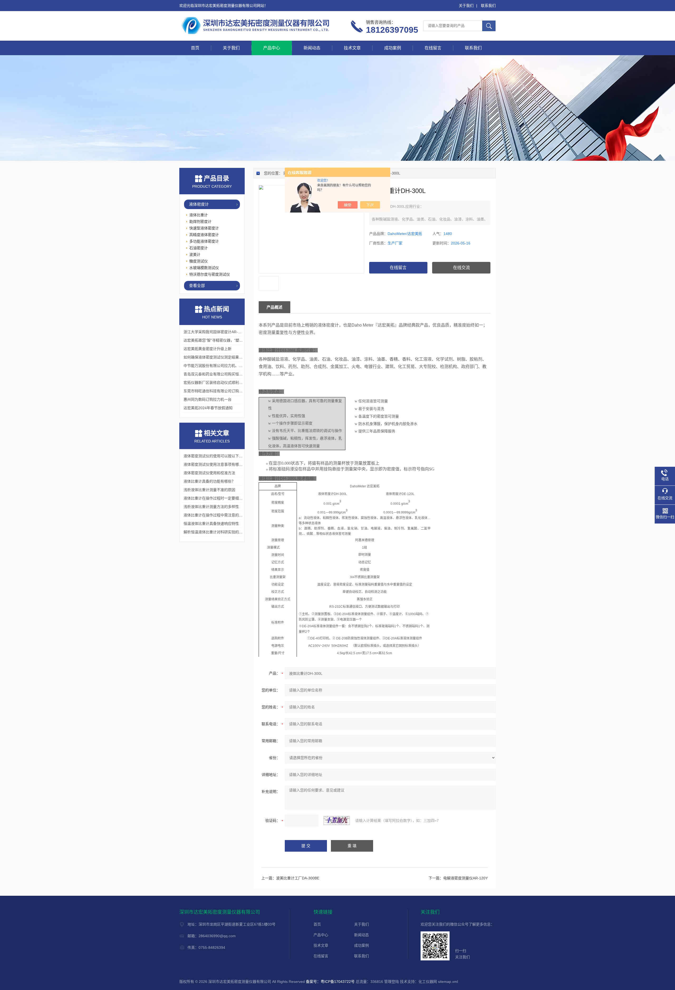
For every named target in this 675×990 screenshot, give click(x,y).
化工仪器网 (427, 981)
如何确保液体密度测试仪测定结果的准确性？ (220, 357)
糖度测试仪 (198, 261)
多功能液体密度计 (204, 241)
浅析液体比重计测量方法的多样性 (211, 507)
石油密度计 (198, 248)
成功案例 (392, 48)
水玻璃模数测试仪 (204, 268)
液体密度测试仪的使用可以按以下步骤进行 (219, 456)
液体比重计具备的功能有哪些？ (209, 481)
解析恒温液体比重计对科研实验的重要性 (217, 532)
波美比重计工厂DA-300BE (297, 878)
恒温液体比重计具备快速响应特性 (211, 523)
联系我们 (488, 5)
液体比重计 (198, 215)
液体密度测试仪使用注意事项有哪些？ (215, 464)
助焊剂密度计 (200, 221)
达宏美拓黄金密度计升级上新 (208, 349)
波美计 (194, 254)
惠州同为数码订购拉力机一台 (208, 399)
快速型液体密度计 (204, 228)
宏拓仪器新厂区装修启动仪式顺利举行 (215, 382)
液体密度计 (199, 204)
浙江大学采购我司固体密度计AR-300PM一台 (220, 332)
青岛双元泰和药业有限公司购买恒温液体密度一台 (224, 374)
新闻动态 (311, 48)
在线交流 (461, 267)
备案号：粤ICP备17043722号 (330, 981)
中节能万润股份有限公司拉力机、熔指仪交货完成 (224, 366)
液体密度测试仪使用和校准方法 (209, 473)
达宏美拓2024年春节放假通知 (208, 408)
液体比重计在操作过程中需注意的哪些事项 (219, 515)
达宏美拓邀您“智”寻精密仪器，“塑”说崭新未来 (221, 340)
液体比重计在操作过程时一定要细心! (214, 498)
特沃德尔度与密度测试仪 (209, 274)
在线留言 (433, 48)
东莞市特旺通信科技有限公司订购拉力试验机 (220, 391)
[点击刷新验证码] (337, 820)
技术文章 (352, 48)
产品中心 (271, 48)
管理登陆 (391, 981)
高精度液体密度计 (204, 235)
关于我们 (466, 5)
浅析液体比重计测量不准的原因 (209, 490)
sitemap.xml (448, 981)
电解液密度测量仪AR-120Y (465, 878)
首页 (195, 48)
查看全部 (197, 285)
